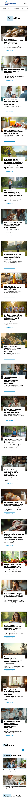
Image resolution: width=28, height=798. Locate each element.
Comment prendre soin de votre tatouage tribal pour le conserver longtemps (14, 535)
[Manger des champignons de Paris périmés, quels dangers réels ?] (14, 33)
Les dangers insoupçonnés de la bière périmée (12, 287)
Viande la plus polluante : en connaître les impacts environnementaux (13, 659)
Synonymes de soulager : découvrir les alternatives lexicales (12, 349)
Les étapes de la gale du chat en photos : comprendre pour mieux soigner (13, 225)
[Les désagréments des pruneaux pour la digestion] (14, 63)
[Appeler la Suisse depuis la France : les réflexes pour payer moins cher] (14, 763)
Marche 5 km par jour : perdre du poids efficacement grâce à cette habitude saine (13, 161)
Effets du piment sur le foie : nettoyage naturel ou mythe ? (13, 410)
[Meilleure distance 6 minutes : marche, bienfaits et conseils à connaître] (14, 248)
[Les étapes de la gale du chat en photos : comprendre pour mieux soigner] (14, 216)
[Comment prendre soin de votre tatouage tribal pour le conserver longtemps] (14, 526)
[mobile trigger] (2, 3)
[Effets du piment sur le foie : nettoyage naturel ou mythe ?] (14, 403)
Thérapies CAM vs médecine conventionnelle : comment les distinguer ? (12, 380)
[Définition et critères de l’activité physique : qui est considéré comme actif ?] (14, 309)
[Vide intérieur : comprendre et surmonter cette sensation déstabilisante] (14, 463)
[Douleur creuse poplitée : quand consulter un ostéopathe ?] (14, 93)
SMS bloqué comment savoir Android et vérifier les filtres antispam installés (14, 787)
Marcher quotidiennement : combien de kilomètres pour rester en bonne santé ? (14, 194)
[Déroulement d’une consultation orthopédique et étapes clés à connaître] (14, 715)
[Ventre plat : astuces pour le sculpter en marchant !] (14, 433)
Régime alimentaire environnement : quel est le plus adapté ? (13, 566)
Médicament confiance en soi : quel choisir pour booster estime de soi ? (13, 627)
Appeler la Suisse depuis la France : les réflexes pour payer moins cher (14, 770)
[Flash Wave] (10, 3)
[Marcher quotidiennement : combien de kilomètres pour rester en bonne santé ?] (14, 184)
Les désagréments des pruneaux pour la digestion (14, 71)
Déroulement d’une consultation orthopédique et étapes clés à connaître (12, 725)
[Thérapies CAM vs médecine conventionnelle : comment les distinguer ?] (14, 371)
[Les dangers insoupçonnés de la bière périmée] (14, 280)
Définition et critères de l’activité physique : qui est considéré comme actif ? (13, 317)
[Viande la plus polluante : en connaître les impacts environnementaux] (14, 650)
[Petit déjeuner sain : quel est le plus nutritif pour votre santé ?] (14, 124)
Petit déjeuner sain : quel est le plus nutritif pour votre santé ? (13, 131)
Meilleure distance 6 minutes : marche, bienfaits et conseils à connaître (13, 257)
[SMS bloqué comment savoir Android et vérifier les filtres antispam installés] (14, 780)
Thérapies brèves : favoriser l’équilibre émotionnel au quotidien (12, 692)
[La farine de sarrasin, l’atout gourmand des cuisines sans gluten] (14, 496)
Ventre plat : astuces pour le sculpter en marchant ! (13, 440)
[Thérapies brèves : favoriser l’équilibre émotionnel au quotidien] (14, 683)
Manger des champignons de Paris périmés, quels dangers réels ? (13, 41)
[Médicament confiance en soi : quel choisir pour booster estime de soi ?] (14, 619)
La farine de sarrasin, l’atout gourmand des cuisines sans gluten (13, 504)
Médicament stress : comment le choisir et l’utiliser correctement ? (13, 596)
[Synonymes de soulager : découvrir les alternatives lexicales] (14, 340)
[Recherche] (22, 3)
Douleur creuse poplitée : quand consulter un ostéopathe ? (11, 102)
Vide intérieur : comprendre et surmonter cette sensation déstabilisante (11, 472)
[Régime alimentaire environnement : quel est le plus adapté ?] (14, 558)
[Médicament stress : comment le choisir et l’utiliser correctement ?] (14, 587)
